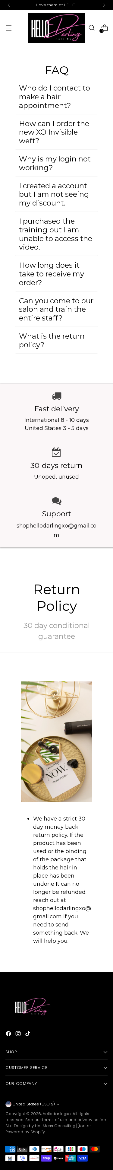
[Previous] (9, 5)
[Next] (104, 5)
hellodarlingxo (57, 1114)
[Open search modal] (91, 28)
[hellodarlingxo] (56, 28)
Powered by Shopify (25, 1132)
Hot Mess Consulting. (55, 1126)
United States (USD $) (34, 1104)
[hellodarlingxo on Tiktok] (28, 1035)
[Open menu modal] (8, 28)
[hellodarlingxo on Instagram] (18, 1035)
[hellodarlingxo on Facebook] (9, 1035)
